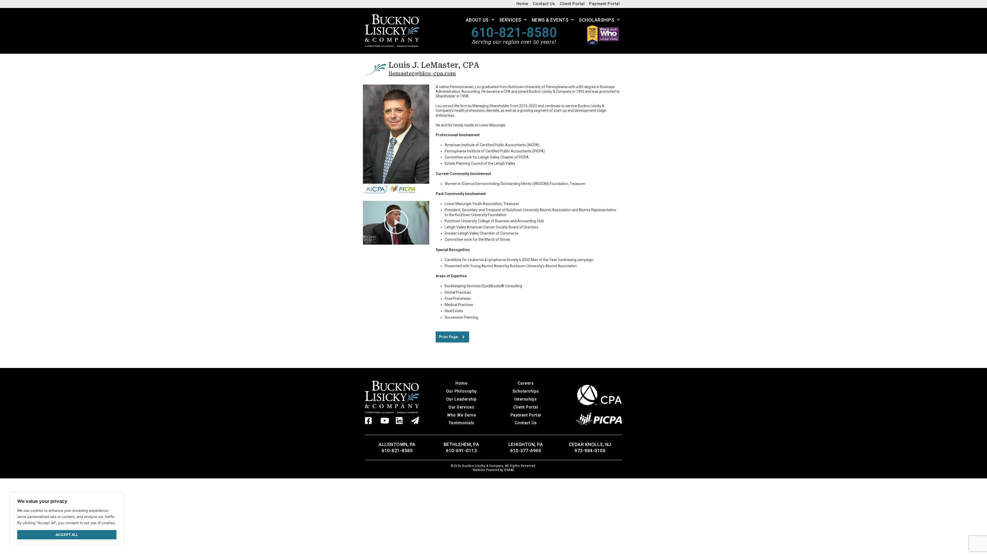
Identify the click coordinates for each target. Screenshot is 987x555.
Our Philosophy (461, 391)
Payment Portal (525, 415)
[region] (66, 519)
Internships (525, 399)
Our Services (461, 407)
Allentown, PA (397, 444)
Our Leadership (461, 399)
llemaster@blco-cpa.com (422, 73)
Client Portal (525, 407)
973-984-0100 (589, 450)
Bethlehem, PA (461, 444)
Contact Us (526, 422)
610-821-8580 (514, 32)
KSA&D (509, 470)
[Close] (115, 499)
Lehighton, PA (525, 444)
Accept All (67, 534)
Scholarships (526, 391)
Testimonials (461, 422)
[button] (396, 223)
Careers (526, 383)
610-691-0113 (461, 450)
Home (461, 383)
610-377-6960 (525, 450)
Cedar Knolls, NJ (590, 444)
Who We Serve (461, 415)
